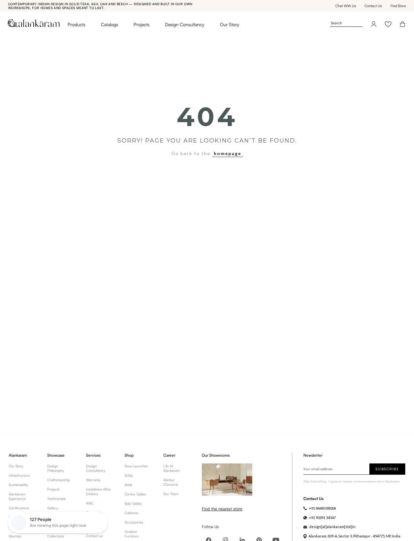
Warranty (93, 480)
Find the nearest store (222, 508)
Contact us (94, 536)
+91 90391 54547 (322, 517)
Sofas (129, 475)
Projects (141, 24)
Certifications (19, 508)
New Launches (136, 466)
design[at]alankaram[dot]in (332, 527)
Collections (55, 536)
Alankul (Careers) (170, 482)
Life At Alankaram (171, 468)
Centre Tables (135, 494)
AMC (90, 503)
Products (76, 24)
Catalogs (109, 24)
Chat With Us (345, 6)
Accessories (134, 522)
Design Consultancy (184, 24)
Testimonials (56, 498)
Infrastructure (19, 475)
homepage (227, 153)
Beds (128, 485)
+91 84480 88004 (322, 508)
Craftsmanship (58, 480)
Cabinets (131, 513)
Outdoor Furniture (131, 533)
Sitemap (15, 536)
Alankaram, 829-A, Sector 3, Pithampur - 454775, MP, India (354, 536)
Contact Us (373, 6)
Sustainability (18, 485)
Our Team (171, 494)
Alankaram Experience (17, 496)
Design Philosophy (55, 468)
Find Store (398, 6)
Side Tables (133, 503)
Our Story (229, 24)
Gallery (52, 508)
